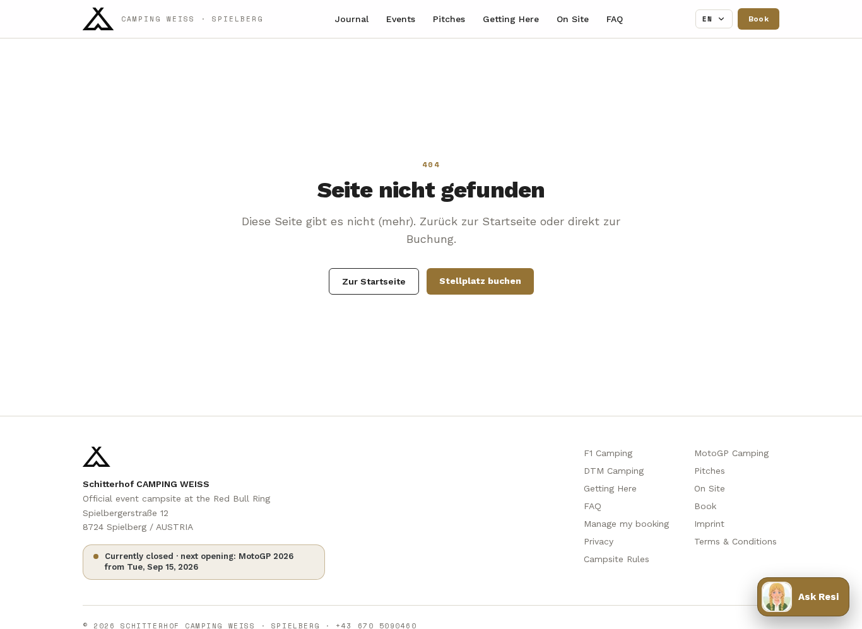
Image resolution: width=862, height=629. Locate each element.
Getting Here (511, 19)
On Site (573, 19)
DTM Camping (614, 471)
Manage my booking (626, 524)
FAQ (614, 19)
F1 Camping (608, 453)
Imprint (709, 524)
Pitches (449, 19)
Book (758, 19)
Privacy (598, 541)
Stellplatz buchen (480, 281)
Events (400, 19)
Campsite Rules (616, 559)
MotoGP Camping (731, 453)
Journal (352, 19)
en (707, 19)
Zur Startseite (374, 281)
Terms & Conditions (735, 541)
